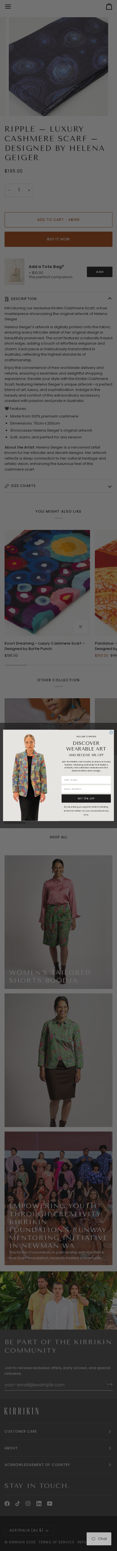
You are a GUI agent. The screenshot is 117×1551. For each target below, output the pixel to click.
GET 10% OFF (86, 798)
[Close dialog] (111, 732)
